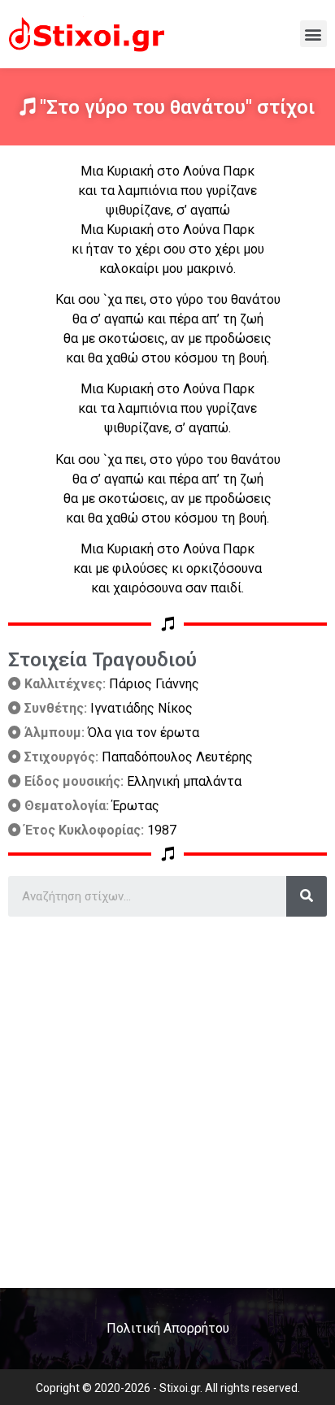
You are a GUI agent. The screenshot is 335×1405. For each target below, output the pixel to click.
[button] (313, 33)
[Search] (306, 896)
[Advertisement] (167, 1096)
